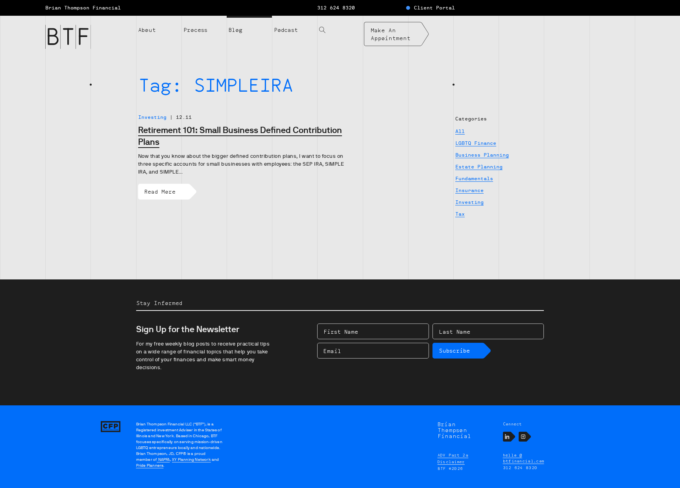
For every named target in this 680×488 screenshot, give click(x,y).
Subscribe (454, 350)
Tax (460, 214)
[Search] (339, 25)
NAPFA (163, 459)
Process (195, 29)
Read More (160, 191)
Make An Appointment (390, 34)
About (147, 29)
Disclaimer (451, 461)
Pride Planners (150, 465)
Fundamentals (474, 178)
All (460, 131)
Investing (469, 202)
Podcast (286, 29)
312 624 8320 (336, 8)
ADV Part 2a (453, 455)
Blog (235, 29)
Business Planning (482, 155)
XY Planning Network (191, 459)
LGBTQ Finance (475, 143)
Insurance (469, 190)
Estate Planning (479, 167)
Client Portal (434, 8)
